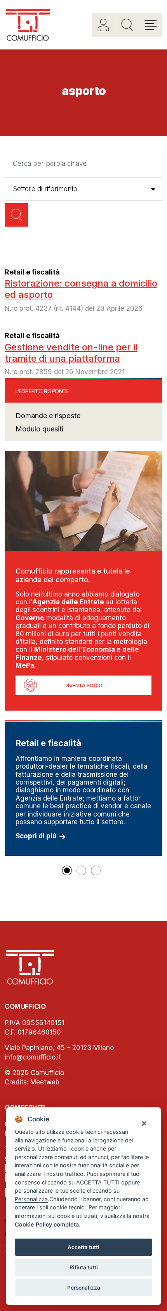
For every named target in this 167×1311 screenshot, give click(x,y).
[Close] (144, 1123)
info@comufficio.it (33, 1057)
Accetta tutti (83, 1247)
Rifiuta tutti (84, 1267)
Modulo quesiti (39, 429)
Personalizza (83, 1288)
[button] (67, 870)
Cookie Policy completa (47, 1224)
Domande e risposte (48, 416)
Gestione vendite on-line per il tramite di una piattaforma (71, 352)
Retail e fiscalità (32, 272)
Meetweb (44, 1082)
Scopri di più (36, 836)
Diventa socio (83, 685)
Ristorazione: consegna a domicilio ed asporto (81, 289)
